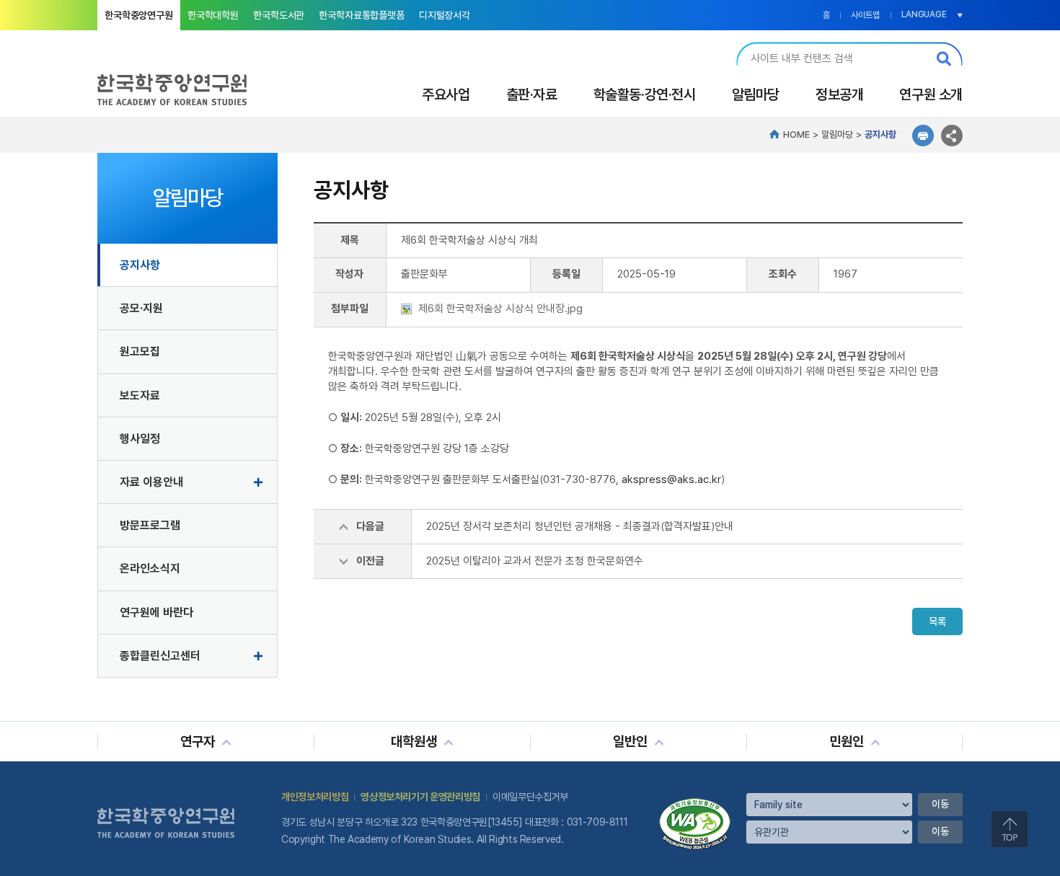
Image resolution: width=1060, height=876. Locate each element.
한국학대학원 (213, 15)
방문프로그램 (150, 525)
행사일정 (140, 439)
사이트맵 (865, 15)
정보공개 (839, 94)
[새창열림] (695, 803)
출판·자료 (531, 94)
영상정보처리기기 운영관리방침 (420, 796)
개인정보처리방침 (314, 796)
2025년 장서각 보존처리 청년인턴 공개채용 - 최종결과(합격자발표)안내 (579, 526)
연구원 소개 (931, 94)
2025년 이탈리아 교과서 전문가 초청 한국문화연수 (534, 560)
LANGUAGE (924, 14)
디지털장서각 (444, 15)
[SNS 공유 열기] (952, 135)
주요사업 (445, 94)
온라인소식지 (150, 568)
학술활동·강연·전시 (644, 94)
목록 (937, 621)
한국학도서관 (278, 15)
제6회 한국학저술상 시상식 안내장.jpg (500, 308)
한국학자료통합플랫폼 (362, 15)
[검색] (944, 58)
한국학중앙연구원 (139, 15)
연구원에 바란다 (156, 612)
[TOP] (1009, 829)
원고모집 (140, 351)
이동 (940, 804)
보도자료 (140, 395)
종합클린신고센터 (160, 656)
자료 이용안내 (151, 482)
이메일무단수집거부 (530, 796)
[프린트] (923, 135)
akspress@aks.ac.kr (671, 479)
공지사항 (140, 265)
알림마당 (755, 94)
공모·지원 (141, 308)
